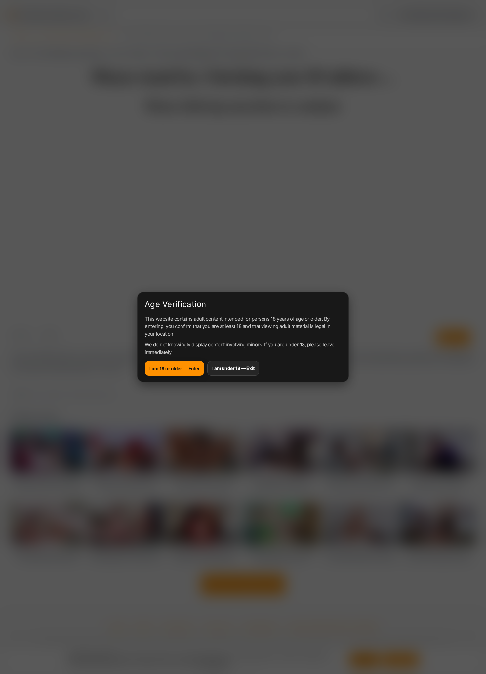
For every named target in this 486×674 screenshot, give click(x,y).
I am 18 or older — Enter (174, 368)
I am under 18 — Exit (233, 368)
